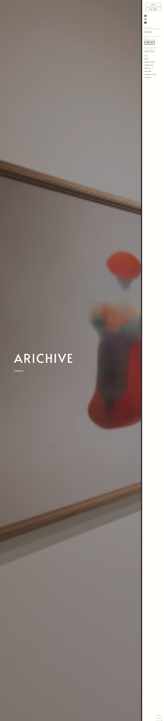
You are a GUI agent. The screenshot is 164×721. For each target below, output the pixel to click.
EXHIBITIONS (149, 62)
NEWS (146, 59)
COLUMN (147, 71)
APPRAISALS (149, 65)
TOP (145, 56)
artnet (148, 31)
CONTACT (148, 78)
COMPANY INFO (150, 74)
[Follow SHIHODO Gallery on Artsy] (149, 43)
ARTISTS (147, 68)
